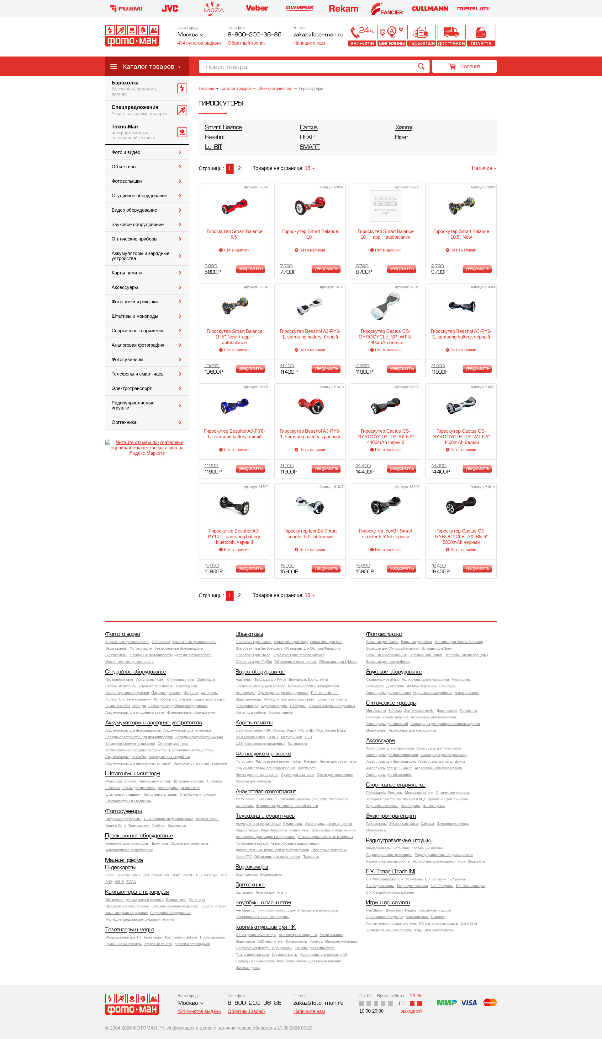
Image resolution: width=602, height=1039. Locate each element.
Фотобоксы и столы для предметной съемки (189, 699)
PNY (108, 882)
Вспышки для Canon (382, 642)
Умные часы (299, 830)
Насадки (139, 706)
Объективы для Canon (254, 642)
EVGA (131, 882)
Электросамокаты (403, 823)
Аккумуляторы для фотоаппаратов (133, 730)
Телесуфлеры (247, 706)
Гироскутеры (376, 823)
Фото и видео (126, 152)
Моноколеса (376, 830)
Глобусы (158, 825)
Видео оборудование (134, 210)
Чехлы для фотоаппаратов (257, 775)
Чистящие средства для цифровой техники (139, 919)
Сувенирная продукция (384, 917)
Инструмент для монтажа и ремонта (134, 899)
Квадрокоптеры (378, 848)
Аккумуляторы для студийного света (134, 712)
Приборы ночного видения (387, 717)
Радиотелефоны (274, 830)
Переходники (186, 686)
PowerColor (160, 875)
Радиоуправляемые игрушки (133, 405)
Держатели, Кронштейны (308, 679)
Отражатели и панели (156, 686)
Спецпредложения (139, 110)
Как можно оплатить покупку (481, 35)
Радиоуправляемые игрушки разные (444, 855)
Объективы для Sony (291, 642)
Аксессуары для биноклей (387, 724)
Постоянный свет (119, 679)
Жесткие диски (248, 968)
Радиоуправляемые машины (389, 855)
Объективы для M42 (326, 642)
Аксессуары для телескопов (433, 717)
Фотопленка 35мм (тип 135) (258, 799)
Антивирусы (245, 910)
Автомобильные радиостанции (295, 843)
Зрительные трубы (419, 710)
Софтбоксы (206, 679)
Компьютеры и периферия (137, 892)
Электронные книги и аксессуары (262, 917)
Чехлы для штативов (139, 788)
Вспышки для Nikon (416, 642)
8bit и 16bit (469, 923)
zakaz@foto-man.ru (318, 35)
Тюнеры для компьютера (315, 948)
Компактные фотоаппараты (194, 642)
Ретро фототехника (412, 886)
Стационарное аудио (382, 679)
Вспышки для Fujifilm (425, 655)
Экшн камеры (116, 648)
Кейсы (297, 761)
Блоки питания (331, 935)
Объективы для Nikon (253, 655)
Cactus (309, 128)
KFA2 (176, 875)
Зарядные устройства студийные (200, 763)
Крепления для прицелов (448, 799)
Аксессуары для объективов (389, 775)
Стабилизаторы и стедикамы (332, 706)
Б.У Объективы (410, 879)
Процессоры (282, 948)
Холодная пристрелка (383, 799)
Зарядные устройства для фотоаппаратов (139, 737)
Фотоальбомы (207, 819)
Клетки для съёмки (251, 712)
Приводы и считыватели (255, 961)
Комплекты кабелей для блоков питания (309, 961)
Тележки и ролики (301, 686)
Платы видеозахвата (252, 954)
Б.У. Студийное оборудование (390, 892)
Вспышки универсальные (386, 655)
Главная (206, 88)
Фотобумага (338, 799)
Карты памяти (127, 272)
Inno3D (187, 875)
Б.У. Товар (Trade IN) (390, 871)
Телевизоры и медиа (129, 930)
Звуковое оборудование (138, 224)
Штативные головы (189, 781)
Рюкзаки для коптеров (253, 781)
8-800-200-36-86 (255, 35)
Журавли (191, 693)
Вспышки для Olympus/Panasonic (392, 648)
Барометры (177, 825)
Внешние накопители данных (174, 906)
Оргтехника (124, 422)
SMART (310, 147)
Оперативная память (253, 948)
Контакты (362, 35)
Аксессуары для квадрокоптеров (439, 861)
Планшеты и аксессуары (318, 910)
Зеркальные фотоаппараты (127, 642)
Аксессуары (125, 287)
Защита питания (213, 906)
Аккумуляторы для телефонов (187, 730)
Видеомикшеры (280, 712)
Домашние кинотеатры (123, 944)
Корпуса (316, 941)
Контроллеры (296, 941)
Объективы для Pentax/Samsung (299, 655)
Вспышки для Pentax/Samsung (459, 642)
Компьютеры (176, 899)
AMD (136, 875)
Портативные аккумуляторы (191, 750)
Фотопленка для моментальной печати (287, 806)
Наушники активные (382, 806)
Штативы (112, 788)
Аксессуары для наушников (388, 693)
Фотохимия (245, 806)
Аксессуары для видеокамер (443, 755)
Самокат (427, 823)
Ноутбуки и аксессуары (277, 910)
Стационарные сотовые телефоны (325, 837)
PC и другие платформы (438, 923)
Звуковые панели (158, 944)
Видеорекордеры (274, 706)
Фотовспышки (127, 181)
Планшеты (311, 856)
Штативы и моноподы (135, 316)
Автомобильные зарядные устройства (135, 750)
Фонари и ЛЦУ (414, 799)
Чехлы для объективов (338, 761)
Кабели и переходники (192, 944)
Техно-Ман (133, 132)
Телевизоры (152, 937)
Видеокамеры (116, 655)
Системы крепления (135, 699)
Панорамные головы (155, 781)
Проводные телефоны (329, 850)
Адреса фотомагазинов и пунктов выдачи (392, 35)
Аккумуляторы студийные (169, 757)
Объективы (124, 166)
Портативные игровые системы (391, 923)
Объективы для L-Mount (338, 661)
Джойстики (394, 910)
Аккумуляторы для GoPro (125, 757)
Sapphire (123, 875)
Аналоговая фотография (138, 345)
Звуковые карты (285, 954)
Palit (146, 875)
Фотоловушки (434, 806)
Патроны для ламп (166, 693)
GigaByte (211, 875)
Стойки (111, 686)
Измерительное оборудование (190, 712)
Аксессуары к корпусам (298, 935)
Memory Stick (291, 737)
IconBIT (213, 147)
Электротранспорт (132, 388)
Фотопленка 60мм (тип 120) (304, 799)
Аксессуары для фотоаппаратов (392, 755)
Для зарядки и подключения (334, 830)
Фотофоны (209, 693)
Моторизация (328, 686)
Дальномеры (447, 710)
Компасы (395, 792)
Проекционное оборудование (139, 836)
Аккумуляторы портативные (258, 823)
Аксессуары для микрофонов (425, 679)
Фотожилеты (307, 768)
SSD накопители (270, 941)
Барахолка (134, 88)
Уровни (130, 781)
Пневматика (376, 792)
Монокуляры (376, 730)
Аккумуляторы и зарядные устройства (140, 256)
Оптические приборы (134, 238)
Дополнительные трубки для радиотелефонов (272, 850)
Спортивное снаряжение (138, 330)
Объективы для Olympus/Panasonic (312, 648)
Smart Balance (223, 128)
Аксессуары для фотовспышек (391, 761)
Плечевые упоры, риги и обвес (260, 686)
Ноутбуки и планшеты (263, 903)
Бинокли (395, 710)
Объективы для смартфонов (277, 856)
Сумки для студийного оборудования (178, 706)
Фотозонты (127, 686)
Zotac (109, 875)
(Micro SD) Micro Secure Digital (322, 730)
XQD (308, 737)
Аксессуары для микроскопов (412, 730)
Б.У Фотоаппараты (381, 879)
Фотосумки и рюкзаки (135, 301)
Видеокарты (120, 867)
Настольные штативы (160, 794)
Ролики (111, 699)
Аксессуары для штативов (179, 788)
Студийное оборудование (139, 195)
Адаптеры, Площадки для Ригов (261, 679)
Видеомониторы (248, 699)
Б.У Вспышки (435, 879)
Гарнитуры (447, 686)
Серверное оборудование (170, 913)
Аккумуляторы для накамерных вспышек (138, 763)
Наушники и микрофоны (432, 693)
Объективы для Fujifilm (254, 661)
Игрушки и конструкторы (434, 930)
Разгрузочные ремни (272, 761)
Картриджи (244, 892)
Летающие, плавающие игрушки (418, 848)
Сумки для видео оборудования (283, 693)
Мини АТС (244, 856)
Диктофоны (395, 686)
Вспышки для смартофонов (388, 661)
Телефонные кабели (252, 843)
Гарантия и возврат (421, 35)
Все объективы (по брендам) (259, 648)
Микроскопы (376, 710)
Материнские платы (341, 941)
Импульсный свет (150, 679)
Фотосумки (244, 761)
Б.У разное (457, 879)
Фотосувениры (127, 359)
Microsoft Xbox (417, 917)
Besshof (215, 138)
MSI (224, 875)
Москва (187, 35)
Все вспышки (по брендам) (466, 655)
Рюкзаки (310, 761)
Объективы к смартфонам (295, 661)
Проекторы (159, 843)
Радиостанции (247, 830)
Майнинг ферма (124, 860)
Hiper (401, 138)
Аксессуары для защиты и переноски (265, 837)
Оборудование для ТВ (123, 937)
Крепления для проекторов (126, 843)
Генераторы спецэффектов (127, 693)
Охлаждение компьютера (256, 935)
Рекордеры (375, 686)
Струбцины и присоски (198, 794)
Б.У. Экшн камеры (470, 886)
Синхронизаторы (180, 679)
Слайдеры (298, 706)
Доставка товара (451, 35)
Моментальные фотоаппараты (129, 661)
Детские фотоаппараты (193, 655)
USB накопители (249, 730)
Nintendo (438, 917)
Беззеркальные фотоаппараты (179, 648)
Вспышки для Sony (437, 648)
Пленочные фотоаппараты (151, 655)
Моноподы (113, 781)
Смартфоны (293, 823)
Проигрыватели (212, 937)
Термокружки (138, 825)
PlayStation (374, 910)
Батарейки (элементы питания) (130, 743)
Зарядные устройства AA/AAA (199, 737)
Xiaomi (403, 128)
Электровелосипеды (453, 823)
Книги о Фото (115, 825)
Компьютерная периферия (126, 913)
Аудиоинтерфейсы (422, 686)
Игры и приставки (388, 903)
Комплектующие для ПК (266, 927)
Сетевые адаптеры (173, 743)
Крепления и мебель (181, 937)
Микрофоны (461, 679)
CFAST (272, 737)
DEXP (307, 138)
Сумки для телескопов (335, 775)
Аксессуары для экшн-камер (389, 768)
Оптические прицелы (453, 792)
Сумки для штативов (297, 775)
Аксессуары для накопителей (323, 954)
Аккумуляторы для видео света (289, 699)
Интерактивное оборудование (129, 850)
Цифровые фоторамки (123, 819)
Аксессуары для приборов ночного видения (445, 724)
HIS (199, 875)
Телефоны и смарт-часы (138, 373)
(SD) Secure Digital (250, 737)
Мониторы (197, 899)
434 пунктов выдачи (199, 43)
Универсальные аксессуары (389, 930)
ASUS (119, 882)
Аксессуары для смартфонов (441, 761)
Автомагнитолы (467, 693)
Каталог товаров (148, 66)
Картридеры (297, 743)
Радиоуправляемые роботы (388, 861)
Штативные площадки (122, 794)
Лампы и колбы (117, 706)
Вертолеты (476, 861)
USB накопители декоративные (260, 743)
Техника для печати (271, 892)
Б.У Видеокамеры (380, 886)
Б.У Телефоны (441, 886)
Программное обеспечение (127, 906)
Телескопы (468, 710)
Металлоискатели (419, 792)
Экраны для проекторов (190, 843)
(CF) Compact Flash (280, 730)
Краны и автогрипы (332, 699)
